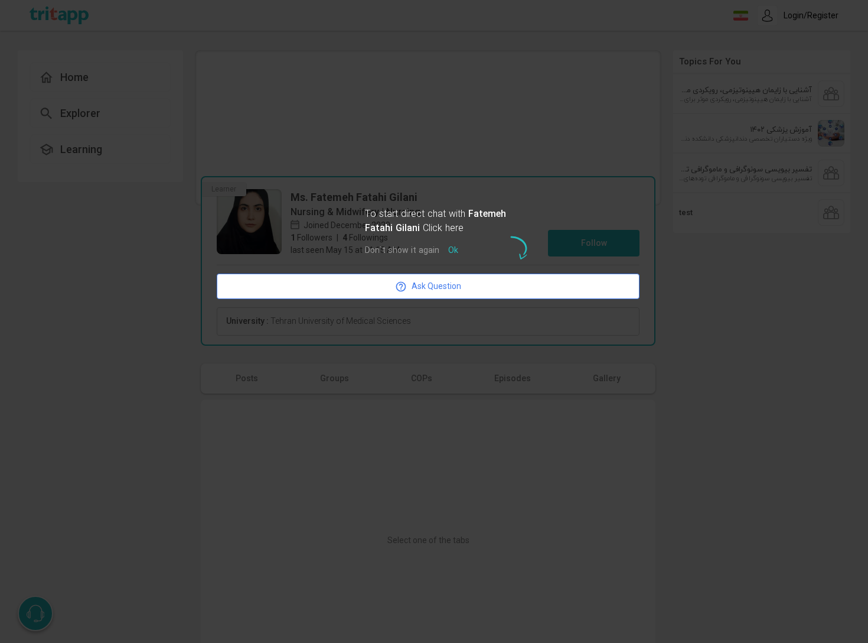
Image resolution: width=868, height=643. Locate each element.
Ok (453, 250)
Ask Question (436, 286)
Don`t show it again (402, 250)
